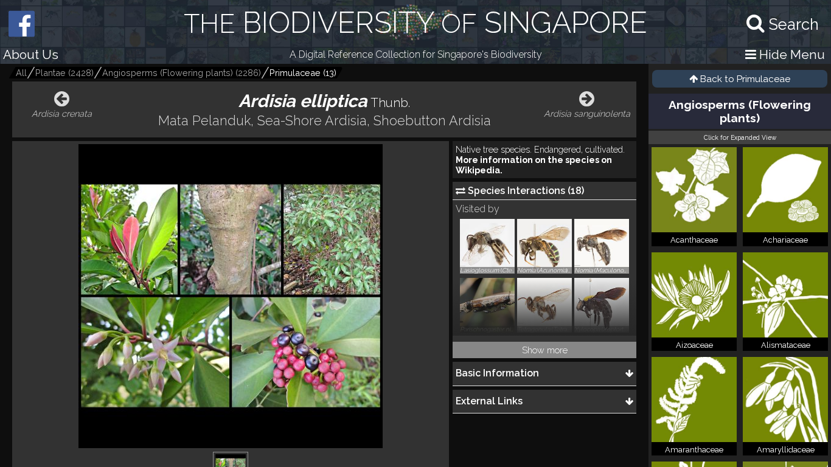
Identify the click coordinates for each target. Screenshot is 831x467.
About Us (30, 54)
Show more (545, 350)
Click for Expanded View (740, 137)
